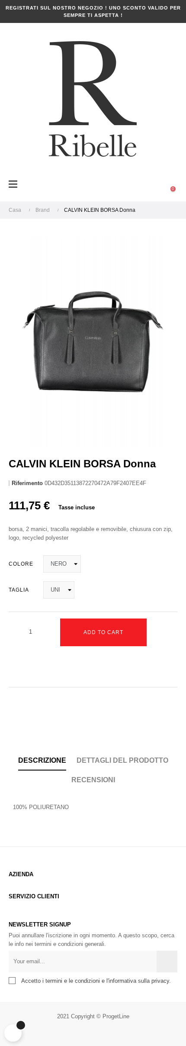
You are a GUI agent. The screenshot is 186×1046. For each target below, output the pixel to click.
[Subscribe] (167, 961)
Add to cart (103, 632)
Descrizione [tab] (42, 760)
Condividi (15, 729)
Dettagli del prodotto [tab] (122, 760)
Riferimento (27, 483)
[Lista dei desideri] (17, 666)
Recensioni (93, 780)
